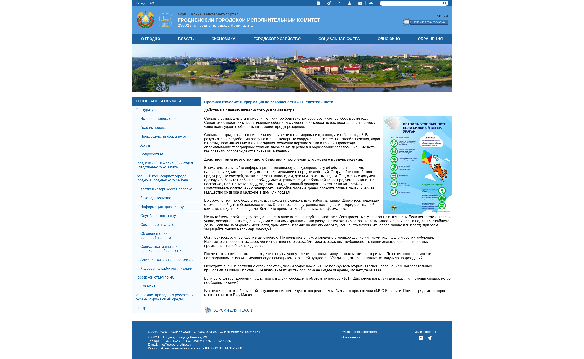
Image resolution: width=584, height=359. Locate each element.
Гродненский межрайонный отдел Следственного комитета (164, 165)
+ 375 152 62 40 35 (217, 341)
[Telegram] (328, 3)
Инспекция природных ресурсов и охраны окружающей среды (165, 297)
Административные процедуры (166, 259)
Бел (445, 16)
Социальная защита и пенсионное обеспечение (161, 249)
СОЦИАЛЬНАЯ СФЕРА (339, 39)
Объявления (350, 337)
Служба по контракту (158, 216)
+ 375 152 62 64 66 (177, 341)
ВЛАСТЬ (186, 39)
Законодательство (155, 198)
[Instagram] (318, 3)
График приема (153, 127)
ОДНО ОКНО (389, 39)
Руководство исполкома (359, 331)
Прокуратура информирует (163, 136)
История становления (158, 119)
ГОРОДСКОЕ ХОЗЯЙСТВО (277, 39)
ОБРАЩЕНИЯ (430, 39)
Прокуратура (147, 110)
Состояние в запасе (157, 225)
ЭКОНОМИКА (223, 39)
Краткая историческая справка (166, 189)
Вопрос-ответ (151, 154)
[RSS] (339, 3)
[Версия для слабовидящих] (371, 3)
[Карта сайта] (349, 3)
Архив (145, 145)
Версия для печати (233, 310)
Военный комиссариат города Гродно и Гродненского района (162, 178)
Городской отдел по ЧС (155, 277)
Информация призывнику (162, 207)
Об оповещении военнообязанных (155, 236)
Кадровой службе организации (166, 268)
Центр (141, 308)
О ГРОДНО (150, 39)
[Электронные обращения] (360, 3)
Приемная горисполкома (429, 22)
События (148, 286)
